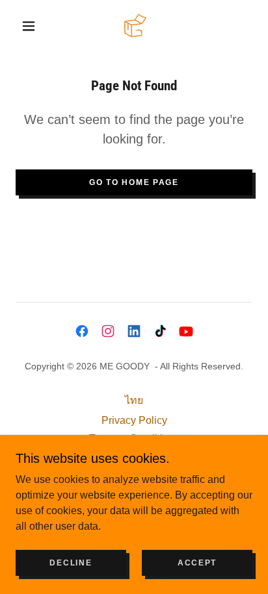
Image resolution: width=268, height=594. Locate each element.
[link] (135, 25)
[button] (29, 26)
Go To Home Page (134, 182)
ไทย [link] (134, 400)
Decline (70, 562)
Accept (197, 562)
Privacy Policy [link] (134, 420)
